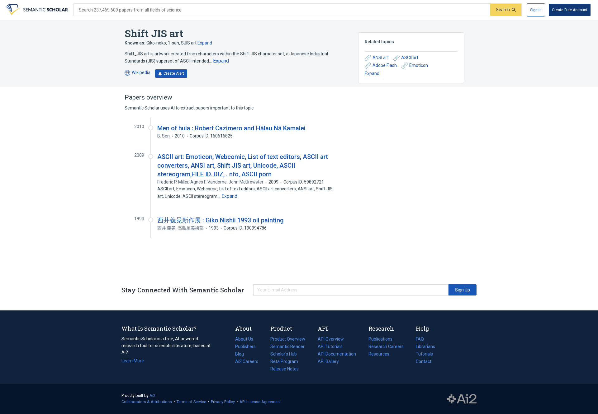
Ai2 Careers (246, 362)
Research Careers (386, 347)
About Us (244, 339)
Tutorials (424, 353)
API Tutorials (330, 346)
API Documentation (337, 354)
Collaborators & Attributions (146, 401)
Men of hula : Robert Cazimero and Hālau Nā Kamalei (231, 128)
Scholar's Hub (283, 353)
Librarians (425, 346)
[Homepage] (36, 10)
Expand (204, 42)
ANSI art (381, 57)
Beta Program (284, 361)
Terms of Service (191, 401)
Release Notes (284, 368)
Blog (242, 354)
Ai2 (152, 395)
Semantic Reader (287, 346)
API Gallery (328, 361)
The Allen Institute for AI (462, 399)
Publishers (245, 346)
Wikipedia (137, 73)
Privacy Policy (223, 401)
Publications (380, 340)
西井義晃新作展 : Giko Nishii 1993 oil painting (220, 220)
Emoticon (418, 65)
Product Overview (287, 339)
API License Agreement (260, 401)
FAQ (420, 339)
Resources (378, 354)
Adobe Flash (385, 65)
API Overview (331, 339)
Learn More (132, 360)
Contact (423, 361)
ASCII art (409, 57)
